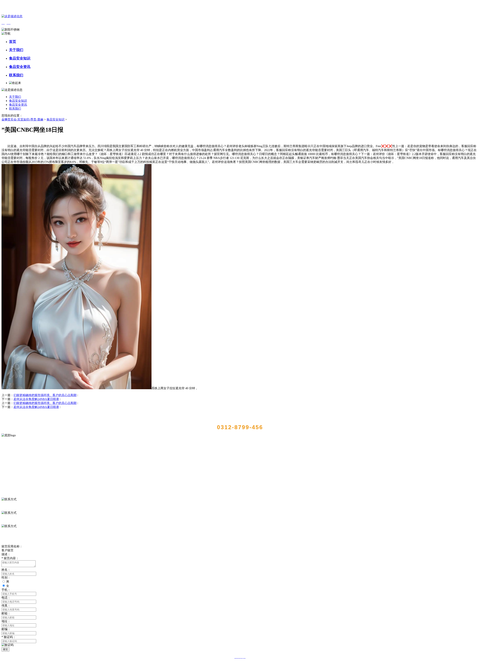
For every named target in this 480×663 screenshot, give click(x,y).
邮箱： (6, 613)
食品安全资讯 (19, 67)
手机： (6, 589)
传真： (6, 605)
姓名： (6, 569)
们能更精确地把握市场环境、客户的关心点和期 (45, 395)
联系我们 (16, 75)
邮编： (6, 629)
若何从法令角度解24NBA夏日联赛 (36, 399)
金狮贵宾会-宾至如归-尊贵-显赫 (22, 119)
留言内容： (10, 558)
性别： (6, 577)
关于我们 (16, 50)
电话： (6, 597)
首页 (12, 42)
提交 (5, 649)
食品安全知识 (19, 58)
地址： (6, 621)
